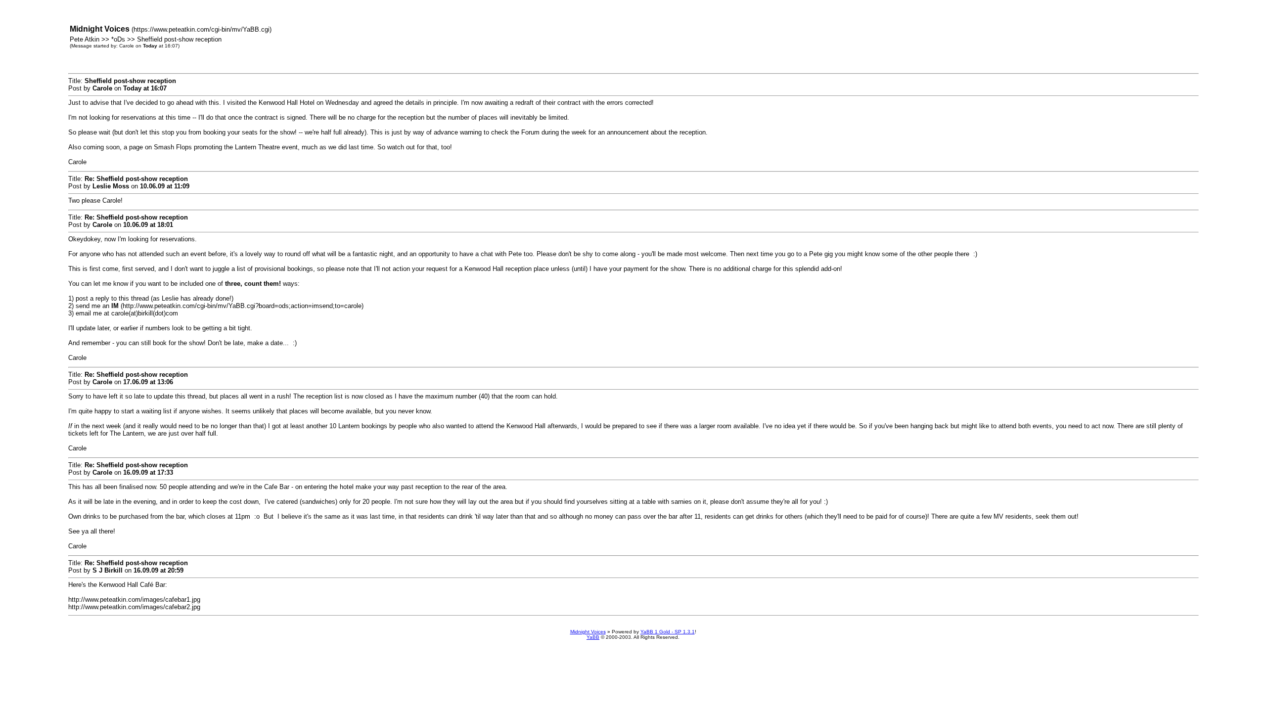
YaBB (593, 637)
